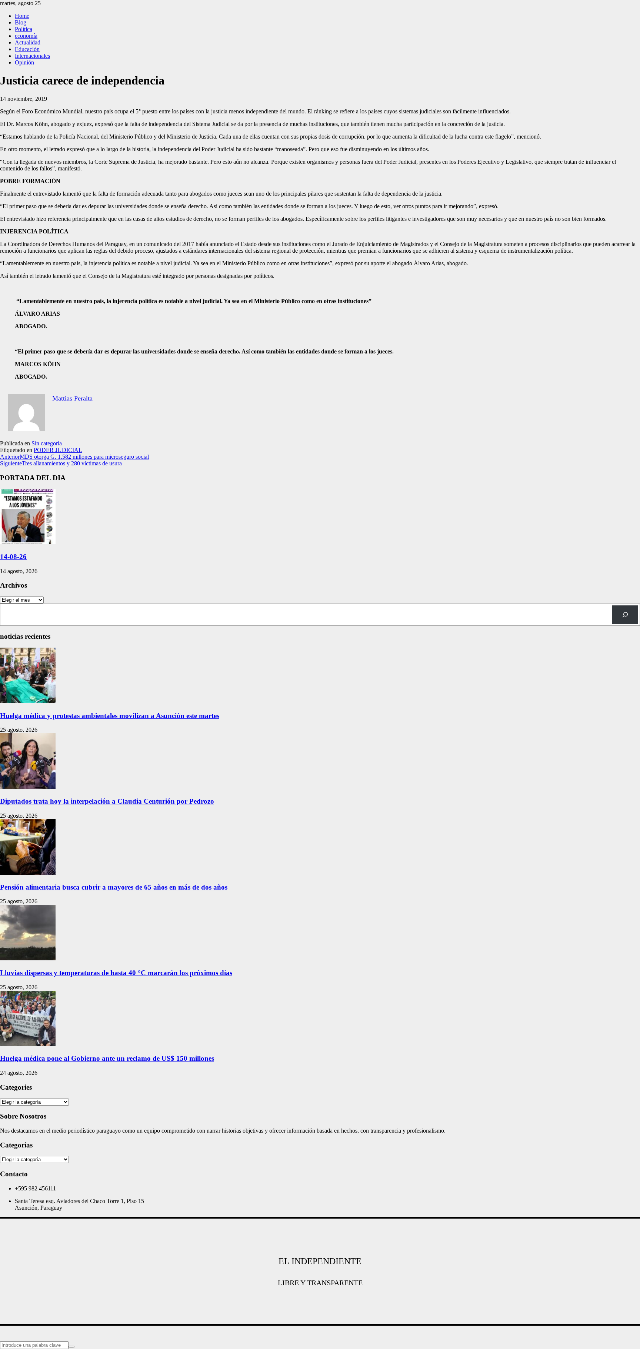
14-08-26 (13, 557)
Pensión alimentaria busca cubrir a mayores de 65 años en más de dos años (113, 887)
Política (23, 29)
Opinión (24, 62)
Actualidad (27, 42)
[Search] (625, 614)
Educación (27, 49)
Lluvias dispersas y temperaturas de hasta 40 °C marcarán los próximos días (116, 973)
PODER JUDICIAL (58, 450)
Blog (20, 22)
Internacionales (32, 56)
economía (26, 36)
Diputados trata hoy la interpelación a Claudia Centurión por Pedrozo (107, 801)
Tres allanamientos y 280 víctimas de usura (61, 463)
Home (22, 16)
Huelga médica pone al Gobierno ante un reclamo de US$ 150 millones (107, 1058)
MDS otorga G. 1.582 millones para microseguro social (74, 456)
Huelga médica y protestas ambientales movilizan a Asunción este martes (109, 716)
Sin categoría (46, 443)
